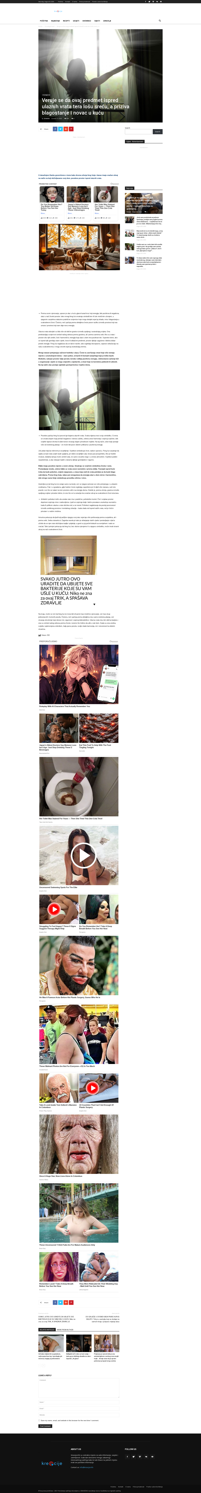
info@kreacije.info (86, 1467)
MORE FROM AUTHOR (65, 1330)
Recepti (66, 21)
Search (127, 128)
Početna (60, 1)
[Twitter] (149, 1)
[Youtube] (161, 1)
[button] (160, 21)
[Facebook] (145, 1)
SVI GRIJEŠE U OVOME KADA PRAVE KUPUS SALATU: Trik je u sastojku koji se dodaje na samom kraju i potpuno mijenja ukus (102, 1319)
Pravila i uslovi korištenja (100, 1)
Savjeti (76, 21)
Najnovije (55, 21)
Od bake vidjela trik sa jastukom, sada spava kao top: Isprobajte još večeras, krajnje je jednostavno (50, 1356)
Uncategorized (49, 26)
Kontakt (67, 1)
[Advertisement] (78, 155)
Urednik (47, 118)
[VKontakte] (157, 1)
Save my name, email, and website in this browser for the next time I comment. (70, 1420)
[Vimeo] (153, 1)
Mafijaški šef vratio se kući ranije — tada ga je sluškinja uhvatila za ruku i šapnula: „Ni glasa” (78, 1356)
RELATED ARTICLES (47, 1330)
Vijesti (97, 21)
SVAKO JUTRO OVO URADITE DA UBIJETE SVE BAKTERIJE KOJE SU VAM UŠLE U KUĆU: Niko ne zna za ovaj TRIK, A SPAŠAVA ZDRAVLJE (56, 1319)
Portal (129, 212)
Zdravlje (107, 21)
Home (40, 26)
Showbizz (86, 21)
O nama (74, 1)
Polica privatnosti (84, 1)
